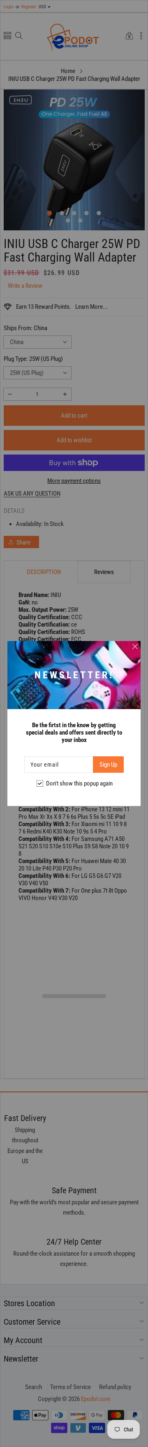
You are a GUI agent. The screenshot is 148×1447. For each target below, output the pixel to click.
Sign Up (108, 764)
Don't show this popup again (79, 783)
